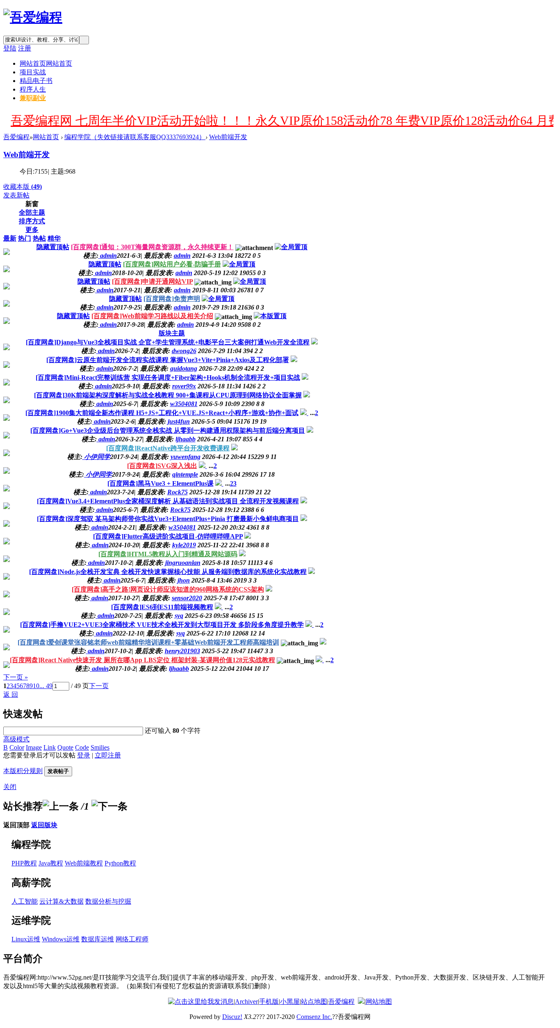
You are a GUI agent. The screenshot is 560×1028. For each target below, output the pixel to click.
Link (49, 747)
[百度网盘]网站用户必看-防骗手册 (172, 264)
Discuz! (232, 1016)
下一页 (99, 685)
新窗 (32, 203)
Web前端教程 (84, 863)
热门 (24, 238)
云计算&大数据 (61, 901)
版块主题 (172, 333)
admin (182, 255)
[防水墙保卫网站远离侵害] (361, 1001)
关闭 (9, 786)
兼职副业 (33, 97)
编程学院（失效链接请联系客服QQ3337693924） (134, 136)
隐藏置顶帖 (52, 246)
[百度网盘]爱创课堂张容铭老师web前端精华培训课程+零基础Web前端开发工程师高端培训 (148, 642)
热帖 (39, 238)
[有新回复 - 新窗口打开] (314, 342)
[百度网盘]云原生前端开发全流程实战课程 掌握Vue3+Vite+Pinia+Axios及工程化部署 (167, 359)
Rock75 (177, 492)
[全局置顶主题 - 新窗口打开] (291, 246)
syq (179, 615)
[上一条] (61, 806)
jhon (184, 580)
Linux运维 (25, 939)
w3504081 (184, 403)
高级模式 (16, 739)
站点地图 (314, 1001)
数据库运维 (97, 939)
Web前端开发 (228, 136)
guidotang (183, 368)
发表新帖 (16, 195)
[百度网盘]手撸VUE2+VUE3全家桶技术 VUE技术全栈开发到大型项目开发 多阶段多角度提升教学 (162, 624)
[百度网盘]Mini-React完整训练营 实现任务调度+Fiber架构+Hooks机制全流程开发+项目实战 (168, 377)
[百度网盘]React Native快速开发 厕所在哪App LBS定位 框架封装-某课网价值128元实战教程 (142, 659)
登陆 (9, 48)
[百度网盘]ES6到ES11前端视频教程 (162, 606)
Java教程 (51, 863)
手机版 (269, 1001)
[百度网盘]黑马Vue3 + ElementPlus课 (160, 483)
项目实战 (33, 72)
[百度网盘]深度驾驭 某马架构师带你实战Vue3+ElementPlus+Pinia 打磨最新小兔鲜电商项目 (168, 518)
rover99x (184, 386)
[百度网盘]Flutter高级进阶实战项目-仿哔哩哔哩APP (168, 536)
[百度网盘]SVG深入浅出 (162, 465)
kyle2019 (184, 545)
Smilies (100, 747)
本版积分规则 (23, 770)
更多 (32, 229)
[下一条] (109, 806)
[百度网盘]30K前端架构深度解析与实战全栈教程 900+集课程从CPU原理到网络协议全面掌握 (168, 395)
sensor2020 (187, 597)
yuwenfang (185, 456)
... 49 (45, 685)
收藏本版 (22, 186)
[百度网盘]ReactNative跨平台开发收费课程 (168, 448)
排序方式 (32, 221)
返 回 (10, 694)
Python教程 (120, 863)
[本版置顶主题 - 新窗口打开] (270, 315)
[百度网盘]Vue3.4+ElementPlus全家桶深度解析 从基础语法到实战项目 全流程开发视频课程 (168, 501)
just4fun (179, 421)
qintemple (185, 474)
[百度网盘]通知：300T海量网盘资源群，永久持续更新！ (152, 246)
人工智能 (24, 901)
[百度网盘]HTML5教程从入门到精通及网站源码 (167, 554)
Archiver (246, 1001)
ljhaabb (185, 439)
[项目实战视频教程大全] (32, 17)
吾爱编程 (16, 136)
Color (16, 747)
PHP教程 (24, 863)
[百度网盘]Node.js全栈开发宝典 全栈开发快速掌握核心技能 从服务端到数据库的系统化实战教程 (168, 571)
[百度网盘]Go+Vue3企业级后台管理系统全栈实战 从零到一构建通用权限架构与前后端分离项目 (167, 430)
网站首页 (46, 63)
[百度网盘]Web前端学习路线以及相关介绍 (152, 315)
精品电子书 (36, 80)
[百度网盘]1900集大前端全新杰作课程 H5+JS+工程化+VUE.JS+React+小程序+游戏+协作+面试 (161, 412)
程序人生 (33, 89)
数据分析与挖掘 (108, 901)
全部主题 (32, 212)
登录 (83, 755)
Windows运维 (61, 939)
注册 (24, 48)
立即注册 (108, 755)
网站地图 (379, 1001)
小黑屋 (290, 1001)
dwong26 (184, 350)
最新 (9, 238)
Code (82, 747)
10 (36, 685)
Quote (65, 747)
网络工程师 (132, 939)
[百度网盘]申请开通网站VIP (152, 281)
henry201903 (182, 650)
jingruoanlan (182, 562)
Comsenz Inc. (314, 1016)
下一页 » (15, 677)
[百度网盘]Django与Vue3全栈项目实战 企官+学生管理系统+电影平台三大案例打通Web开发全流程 (168, 342)
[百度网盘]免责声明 (171, 298)
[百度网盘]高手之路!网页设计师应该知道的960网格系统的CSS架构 (168, 589)
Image (34, 747)
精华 (54, 238)
